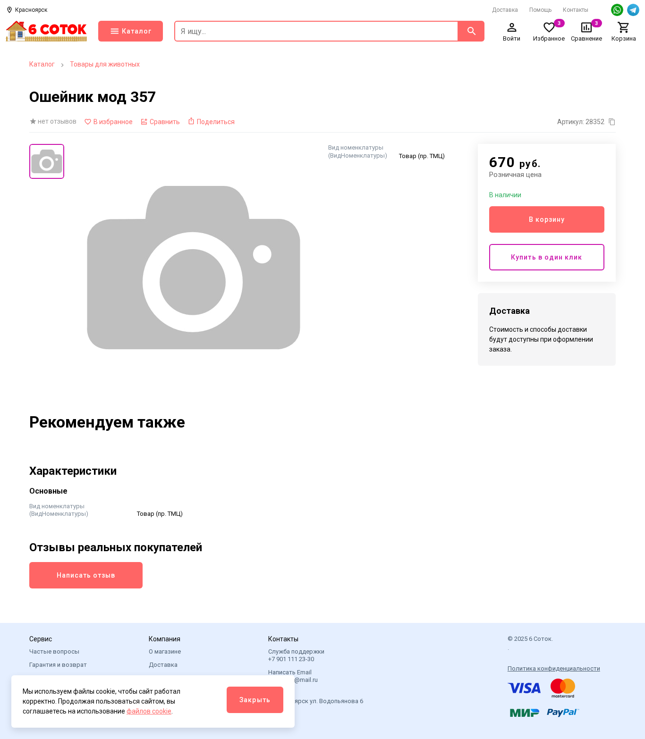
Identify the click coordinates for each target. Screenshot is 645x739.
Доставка (505, 10)
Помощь (540, 10)
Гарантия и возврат (58, 664)
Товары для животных (105, 64)
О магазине (165, 651)
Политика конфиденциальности (554, 668)
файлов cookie (149, 711)
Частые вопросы (54, 651)
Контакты (575, 10)
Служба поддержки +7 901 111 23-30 (296, 655)
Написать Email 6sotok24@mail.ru (293, 676)
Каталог (42, 64)
